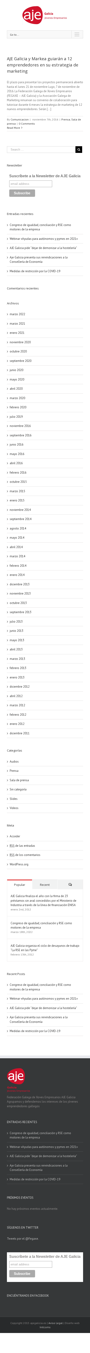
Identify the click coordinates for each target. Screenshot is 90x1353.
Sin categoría (18, 789)
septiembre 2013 (20, 612)
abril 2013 (16, 649)
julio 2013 (16, 622)
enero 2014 (17, 575)
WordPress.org (19, 864)
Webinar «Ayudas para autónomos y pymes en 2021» (44, 239)
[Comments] (70, 884)
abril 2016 (16, 463)
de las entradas (22, 846)
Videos (14, 808)
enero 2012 (17, 724)
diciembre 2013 (20, 584)
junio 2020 (16, 370)
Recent (45, 885)
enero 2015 (17, 500)
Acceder (15, 836)
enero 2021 (17, 333)
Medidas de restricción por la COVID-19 (35, 271)
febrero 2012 (18, 715)
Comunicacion (20, 119)
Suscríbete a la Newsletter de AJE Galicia (45, 176)
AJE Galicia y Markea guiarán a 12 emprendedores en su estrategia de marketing (42, 65)
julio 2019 (16, 417)
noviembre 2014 (20, 510)
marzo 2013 (17, 659)
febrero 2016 (18, 473)
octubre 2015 (18, 482)
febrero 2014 (18, 566)
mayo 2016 (17, 454)
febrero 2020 (18, 407)
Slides (14, 799)
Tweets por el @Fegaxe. (23, 1239)
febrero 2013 (18, 668)
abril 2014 (16, 547)
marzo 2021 (17, 324)
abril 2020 (16, 389)
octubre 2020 (18, 351)
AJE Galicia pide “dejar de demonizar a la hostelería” (43, 248)
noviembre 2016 (20, 426)
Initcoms (45, 1327)
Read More (13, 127)
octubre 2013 (18, 603)
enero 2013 (17, 677)
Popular (19, 885)
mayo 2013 (17, 640)
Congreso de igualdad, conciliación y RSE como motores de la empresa (40, 1135)
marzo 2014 (17, 556)
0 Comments (27, 123)
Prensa (65, 119)
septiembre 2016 (20, 435)
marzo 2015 (17, 491)
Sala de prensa (19, 780)
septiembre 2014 (20, 519)
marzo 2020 (17, 398)
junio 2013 (16, 631)
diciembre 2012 (20, 687)
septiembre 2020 (20, 361)
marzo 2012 (17, 705)
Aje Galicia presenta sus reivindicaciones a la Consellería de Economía (39, 1168)
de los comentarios (25, 855)
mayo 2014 (17, 538)
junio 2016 (16, 444)
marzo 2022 (17, 314)
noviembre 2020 (20, 342)
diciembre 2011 (20, 733)
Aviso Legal (55, 1323)
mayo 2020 (17, 379)
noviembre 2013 (20, 593)
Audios (14, 762)
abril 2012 (16, 696)
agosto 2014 (18, 528)
